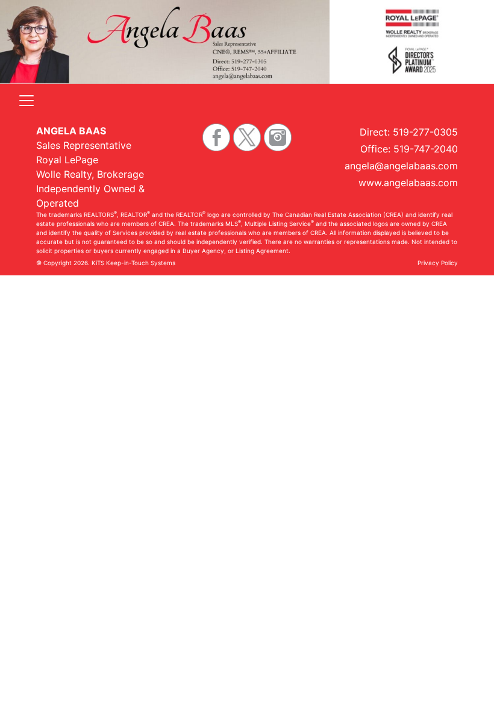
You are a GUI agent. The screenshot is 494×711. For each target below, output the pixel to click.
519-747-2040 (425, 149)
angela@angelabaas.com (401, 166)
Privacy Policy (437, 262)
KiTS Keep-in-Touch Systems (133, 262)
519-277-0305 (425, 132)
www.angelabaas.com (408, 183)
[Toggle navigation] (26, 101)
